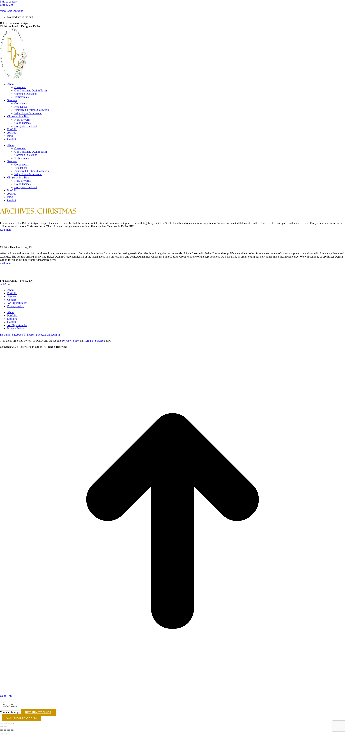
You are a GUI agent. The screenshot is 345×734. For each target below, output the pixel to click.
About (10, 290)
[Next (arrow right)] (5, 726)
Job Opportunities (17, 302)
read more (5, 229)
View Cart (6, 10)
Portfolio (12, 293)
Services (12, 296)
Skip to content (8, 1)
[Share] (8, 723)
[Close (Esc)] (12, 723)
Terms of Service (94, 340)
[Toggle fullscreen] (5, 723)
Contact (11, 299)
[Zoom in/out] (1, 723)
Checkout (17, 10)
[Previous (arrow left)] (1, 726)
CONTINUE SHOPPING (21, 717)
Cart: (7, 4)
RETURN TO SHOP (38, 712)
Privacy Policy (15, 306)
